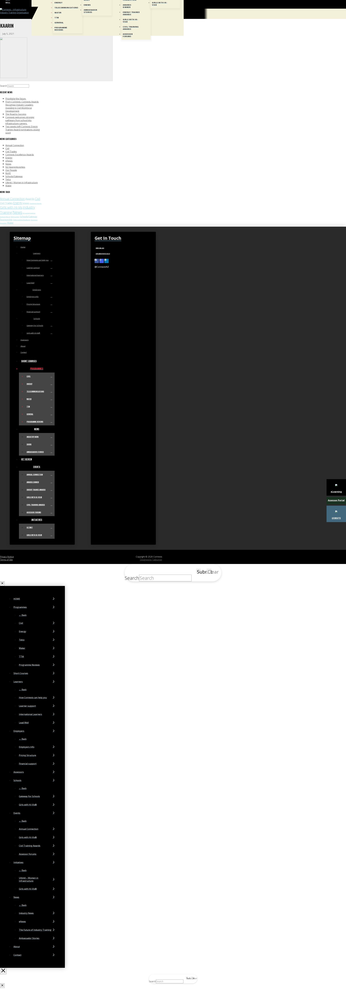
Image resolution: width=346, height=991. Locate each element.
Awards (29, 199)
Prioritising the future (15, 98)
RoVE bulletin (15, 217)
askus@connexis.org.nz (103, 253)
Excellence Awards (35, 203)
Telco (8, 179)
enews (26, 203)
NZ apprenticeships (29, 213)
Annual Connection (14, 145)
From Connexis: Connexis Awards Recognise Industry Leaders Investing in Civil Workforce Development (22, 106)
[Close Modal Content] (2, 583)
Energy (8, 157)
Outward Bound (5, 217)
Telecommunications (21, 220)
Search (3, 85)
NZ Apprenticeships (15, 167)
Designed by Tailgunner (151, 559)
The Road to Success (15, 114)
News (8, 163)
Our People (11, 170)
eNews (9, 160)
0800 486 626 (100, 248)
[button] (183, 14)
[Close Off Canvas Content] (3, 971)
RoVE (8, 173)
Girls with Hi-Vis (11, 207)
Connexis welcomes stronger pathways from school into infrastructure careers (19, 120)
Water (8, 185)
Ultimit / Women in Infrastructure (21, 182)
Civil (7, 148)
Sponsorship (6, 219)
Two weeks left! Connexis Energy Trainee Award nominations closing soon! (22, 129)
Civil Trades (11, 151)
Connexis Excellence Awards (19, 154)
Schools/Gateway (14, 176)
